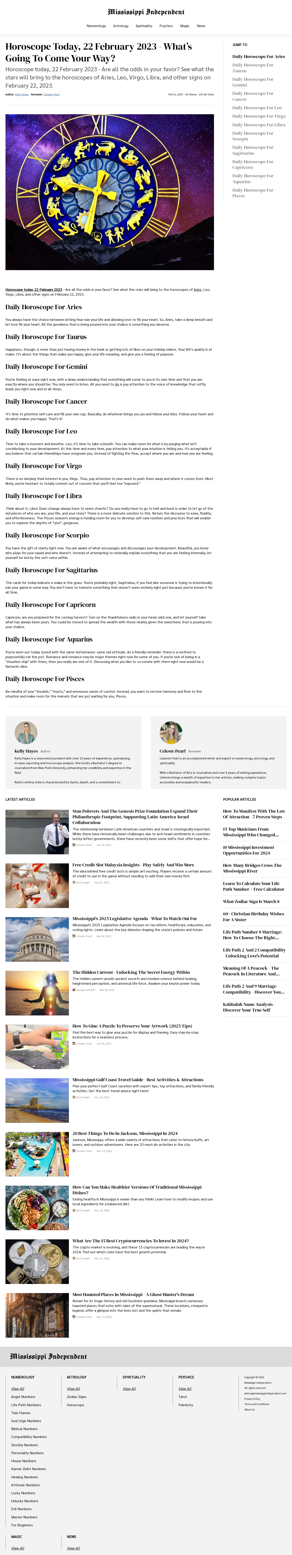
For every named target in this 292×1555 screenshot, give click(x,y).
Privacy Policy (252, 1399)
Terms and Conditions (256, 1404)
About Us (249, 1409)
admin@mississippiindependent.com (265, 1393)
